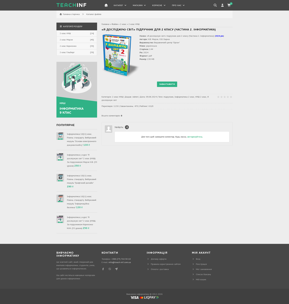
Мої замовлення (204, 269)
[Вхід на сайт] (127, 127)
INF (71, 5)
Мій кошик (201, 279)
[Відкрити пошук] (215, 5)
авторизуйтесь (194, 136)
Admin (135, 97)
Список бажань (203, 274)
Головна (105, 24)
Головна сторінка (71, 14)
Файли (115, 24)
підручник (169, 97)
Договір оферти (158, 259)
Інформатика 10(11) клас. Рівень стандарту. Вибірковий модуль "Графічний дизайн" (81, 179)
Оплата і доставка (160, 269)
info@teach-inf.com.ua (120, 262)
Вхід (198, 259)
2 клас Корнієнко (68, 46)
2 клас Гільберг (67, 52)
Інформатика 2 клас (184, 97)
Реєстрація (201, 264)
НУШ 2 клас (200, 97)
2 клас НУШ (134, 24)
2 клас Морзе (66, 39)
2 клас (123, 24)
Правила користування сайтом (166, 264)
